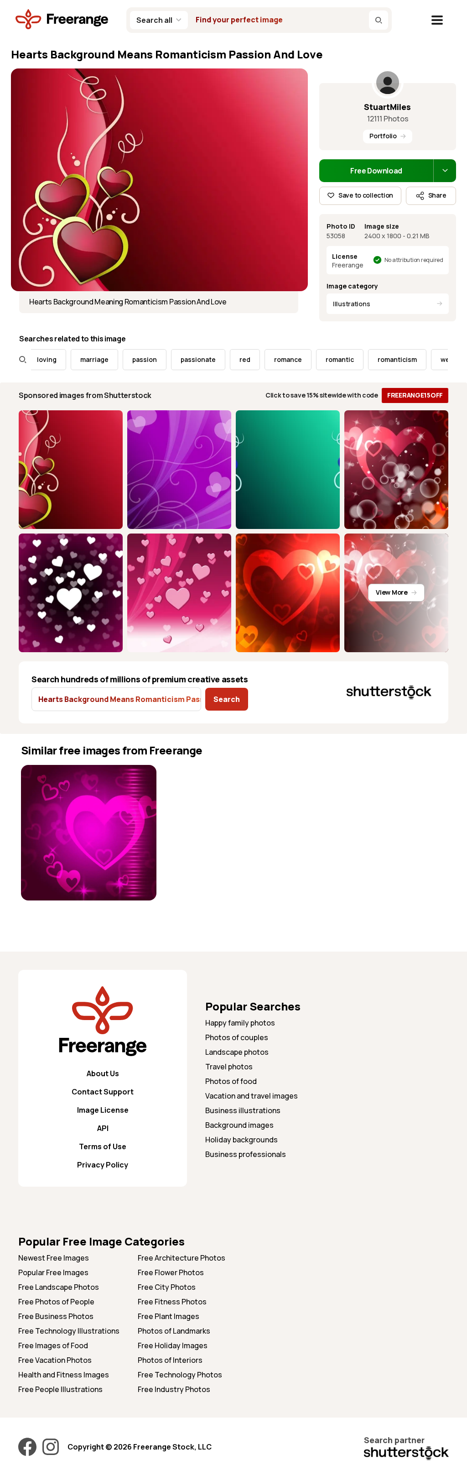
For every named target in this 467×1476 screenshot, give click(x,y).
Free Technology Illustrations (68, 1331)
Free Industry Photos (174, 1389)
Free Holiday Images (173, 1345)
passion (123, 359)
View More (391, 592)
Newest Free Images (53, 1258)
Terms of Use (102, 1146)
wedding (433, 359)
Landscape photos (237, 1052)
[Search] (378, 20)
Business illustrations (242, 1110)
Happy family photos (240, 1023)
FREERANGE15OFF (415, 395)
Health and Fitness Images (63, 1375)
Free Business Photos (55, 1316)
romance (267, 359)
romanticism (376, 359)
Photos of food (231, 1081)
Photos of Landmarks (174, 1331)
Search (226, 699)
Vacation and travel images (251, 1096)
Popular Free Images (53, 1272)
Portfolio (382, 135)
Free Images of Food (53, 1345)
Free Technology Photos (180, 1375)
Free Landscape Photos (58, 1287)
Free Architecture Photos (181, 1258)
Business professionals (245, 1154)
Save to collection (365, 195)
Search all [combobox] (154, 20)
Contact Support (103, 1092)
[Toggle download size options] (444, 170)
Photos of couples (236, 1037)
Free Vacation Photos (55, 1360)
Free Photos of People (56, 1302)
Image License (103, 1110)
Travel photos (229, 1067)
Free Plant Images (168, 1316)
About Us (103, 1073)
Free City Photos (167, 1287)
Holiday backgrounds (241, 1140)
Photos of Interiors (170, 1360)
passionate (177, 359)
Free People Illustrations (60, 1389)
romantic (319, 359)
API (103, 1128)
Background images (239, 1125)
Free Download (376, 171)
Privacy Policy (102, 1165)
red (223, 359)
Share (437, 195)
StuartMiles (387, 106)
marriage (73, 359)
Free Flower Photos (171, 1272)
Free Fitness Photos (172, 1302)
